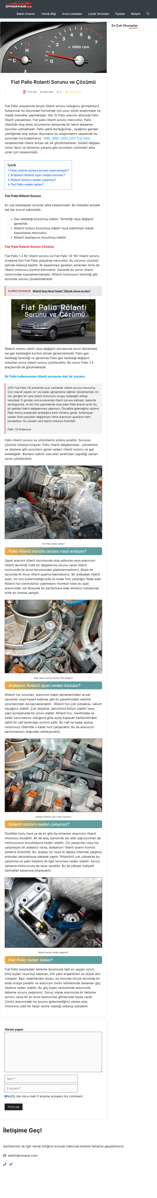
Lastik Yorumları (98, 13)
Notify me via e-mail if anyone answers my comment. (45, 1096)
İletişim (135, 13)
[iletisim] (4, 1164)
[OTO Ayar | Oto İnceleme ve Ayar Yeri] (18, 4)
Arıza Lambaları (72, 13)
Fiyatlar (120, 13)
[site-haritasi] (10, 1164)
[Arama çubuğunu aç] (148, 13)
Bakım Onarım (26, 13)
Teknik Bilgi (48, 13)
